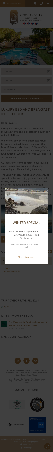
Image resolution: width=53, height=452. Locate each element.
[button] (45, 191)
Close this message (26, 257)
